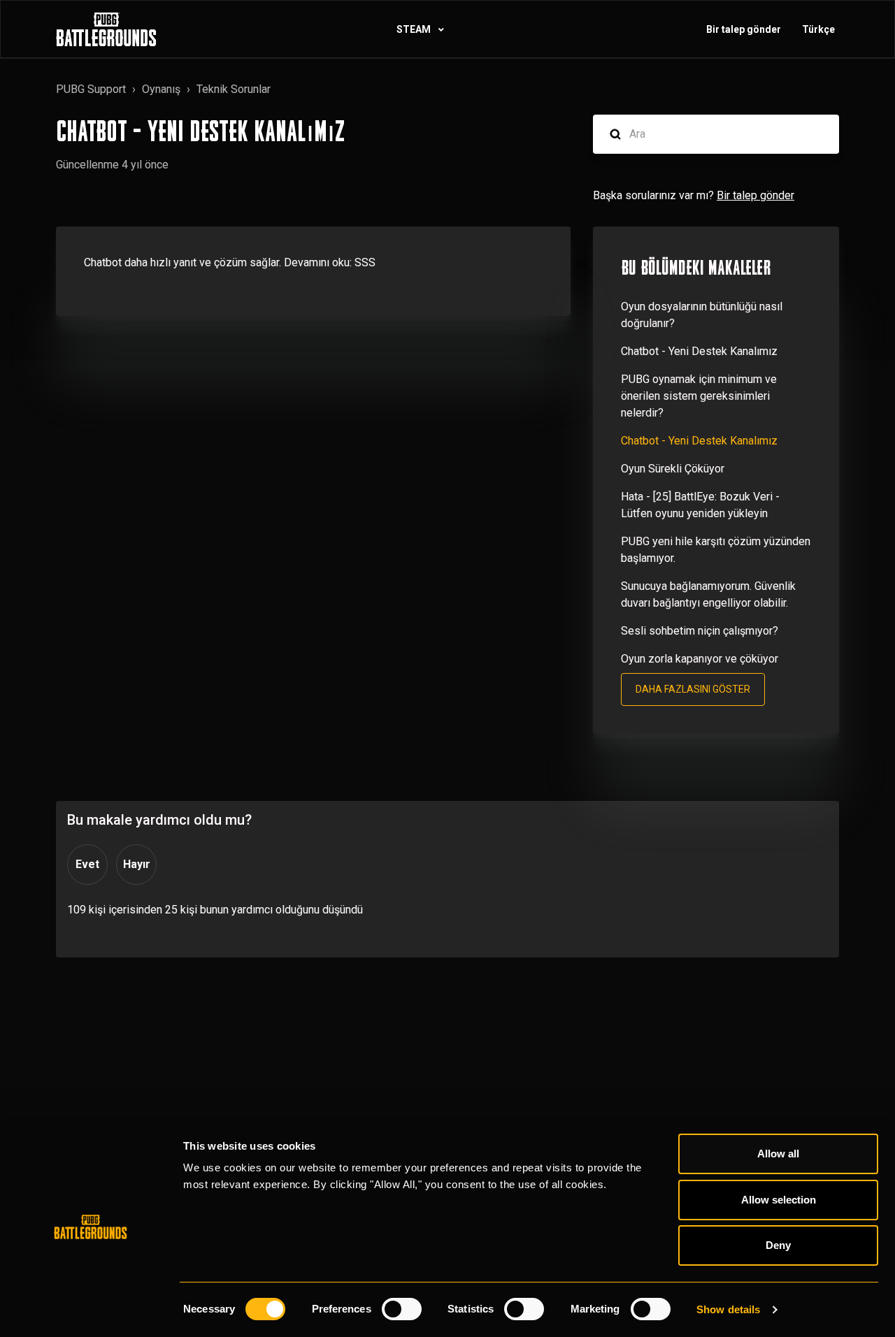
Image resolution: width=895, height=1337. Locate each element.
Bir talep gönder (743, 29)
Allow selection (778, 1200)
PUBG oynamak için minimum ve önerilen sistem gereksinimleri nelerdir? (699, 396)
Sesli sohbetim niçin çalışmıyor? (699, 630)
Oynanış (161, 89)
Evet (87, 864)
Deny (778, 1245)
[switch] (402, 1309)
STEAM (414, 29)
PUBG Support (91, 89)
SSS (365, 262)
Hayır (136, 864)
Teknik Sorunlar (233, 89)
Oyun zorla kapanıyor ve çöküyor (699, 658)
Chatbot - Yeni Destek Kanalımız (699, 351)
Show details (728, 1309)
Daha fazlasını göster (693, 689)
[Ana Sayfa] (106, 29)
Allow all (778, 1153)
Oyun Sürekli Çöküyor (672, 468)
